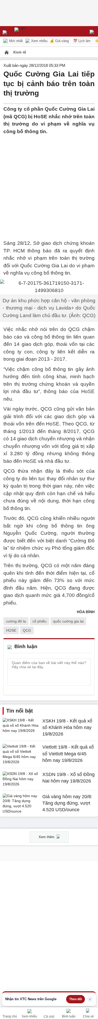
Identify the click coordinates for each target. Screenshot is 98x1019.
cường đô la (16, 621)
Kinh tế (19, 52)
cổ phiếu (39, 621)
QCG (27, 630)
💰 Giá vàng (59, 41)
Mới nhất (15, 41)
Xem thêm (47, 837)
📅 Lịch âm (81, 41)
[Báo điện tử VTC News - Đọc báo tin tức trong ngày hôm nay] (32, 31)
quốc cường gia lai (68, 621)
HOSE (11, 630)
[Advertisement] (49, 184)
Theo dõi (75, 999)
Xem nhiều (38, 41)
